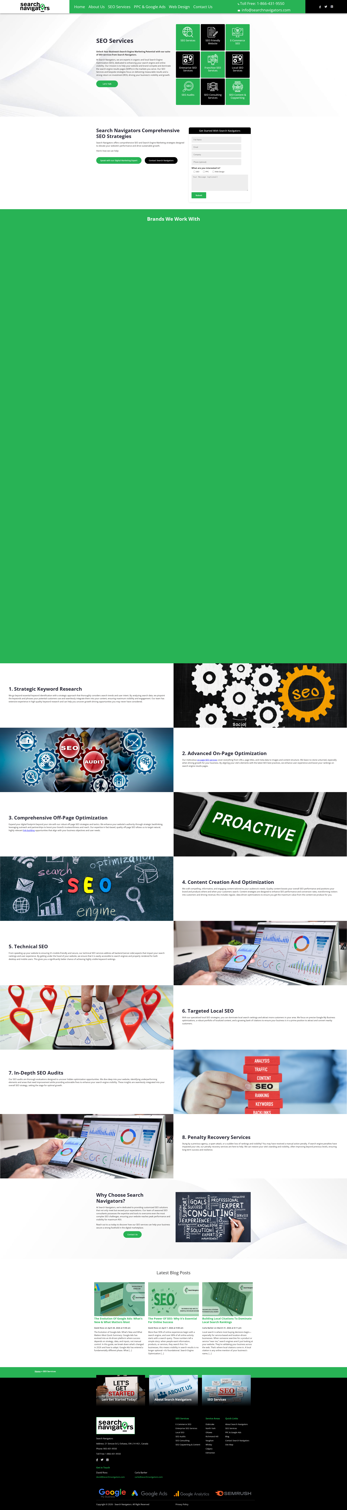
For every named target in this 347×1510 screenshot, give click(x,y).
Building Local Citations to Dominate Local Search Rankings (227, 1320)
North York (210, 1428)
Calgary (209, 1448)
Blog (227, 1436)
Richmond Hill (212, 1436)
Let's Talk (107, 84)
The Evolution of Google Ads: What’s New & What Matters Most (118, 1320)
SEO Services (119, 6)
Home (79, 6)
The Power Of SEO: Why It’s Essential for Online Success (172, 1320)
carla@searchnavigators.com (149, 1477)
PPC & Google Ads (150, 6)
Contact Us (202, 6)
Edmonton (210, 1452)
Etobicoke (210, 1424)
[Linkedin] (332, 6)
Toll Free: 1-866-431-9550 (262, 3)
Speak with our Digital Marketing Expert (118, 160)
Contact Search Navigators (161, 160)
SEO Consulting (182, 1440)
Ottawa (209, 1432)
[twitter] (325, 7)
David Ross (99, 1328)
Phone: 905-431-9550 (106, 1448)
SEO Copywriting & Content (188, 1444)
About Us (97, 6)
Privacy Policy (182, 1504)
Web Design (179, 6)
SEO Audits (181, 1436)
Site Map (229, 1444)
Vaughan (210, 1440)
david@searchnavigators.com (110, 1477)
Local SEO (180, 1432)
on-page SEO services (207, 759)
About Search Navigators (236, 1424)
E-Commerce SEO (183, 1424)
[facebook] (320, 6)
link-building (29, 830)
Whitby (209, 1444)
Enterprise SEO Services (186, 1428)
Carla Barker (208, 1328)
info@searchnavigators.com (265, 9)
